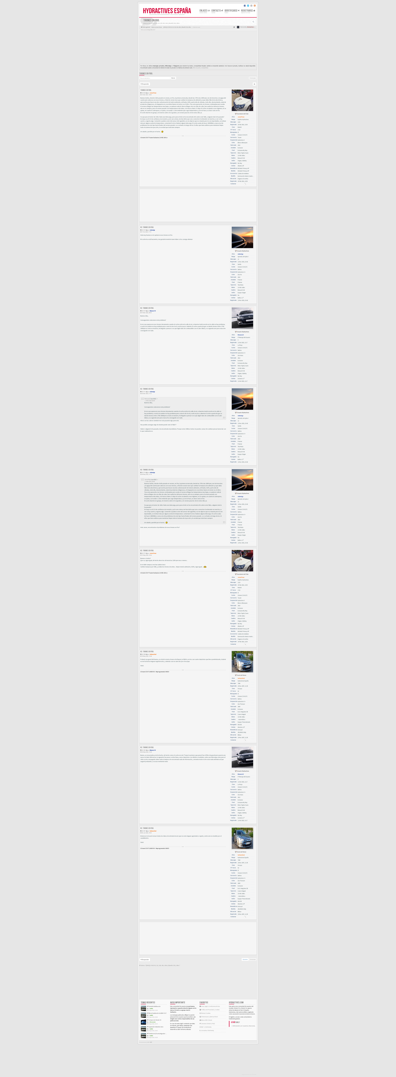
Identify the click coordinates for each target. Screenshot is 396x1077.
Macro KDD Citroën (206, 1020)
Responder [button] (145, 84)
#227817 (144, 831)
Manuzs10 (153, 311)
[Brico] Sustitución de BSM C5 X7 (157, 1013)
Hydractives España (167, 11)
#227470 (144, 230)
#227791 (144, 553)
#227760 (144, 472)
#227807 (144, 750)
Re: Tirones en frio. (147, 227)
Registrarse (247, 10)
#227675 (144, 311)
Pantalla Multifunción (154, 1006)
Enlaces (204, 10)
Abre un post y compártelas (200, 68)
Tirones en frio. (146, 73)
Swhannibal (153, 654)
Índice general (146, 27)
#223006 (144, 93)
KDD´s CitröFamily (206, 1027)
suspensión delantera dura (155, 1027)
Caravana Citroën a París (208, 1023)
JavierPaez (153, 93)
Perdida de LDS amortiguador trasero (158, 1033)
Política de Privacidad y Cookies (210, 1010)
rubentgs (152, 230)
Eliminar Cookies (205, 1013)
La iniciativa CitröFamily (207, 1030)
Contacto (216, 10)
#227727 (144, 391)
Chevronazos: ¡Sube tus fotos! (209, 1017)
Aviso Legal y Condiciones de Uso (210, 1006)
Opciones (245, 959)
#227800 (144, 654)
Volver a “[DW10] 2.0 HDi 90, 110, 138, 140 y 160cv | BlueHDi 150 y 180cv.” (160, 965)
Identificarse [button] (231, 10)
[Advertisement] (198, 47)
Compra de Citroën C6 (154, 1020)
